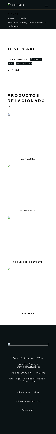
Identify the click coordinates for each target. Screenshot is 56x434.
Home (11, 19)
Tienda (22, 19)
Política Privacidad (34, 379)
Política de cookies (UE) (28, 401)
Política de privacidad (28, 392)
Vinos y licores (35, 23)
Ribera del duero (17, 23)
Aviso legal (15, 379)
